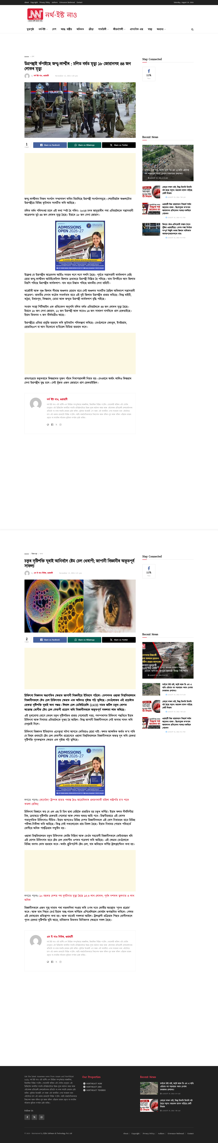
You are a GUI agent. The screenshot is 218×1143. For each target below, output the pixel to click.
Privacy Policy (45, 2)
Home (26, 56)
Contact (79, 2)
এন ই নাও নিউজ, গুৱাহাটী (43, 573)
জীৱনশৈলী (118, 29)
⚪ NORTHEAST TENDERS (94, 1090)
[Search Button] (192, 29)
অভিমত (80, 29)
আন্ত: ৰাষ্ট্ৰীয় (66, 29)
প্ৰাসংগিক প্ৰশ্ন (136, 29)
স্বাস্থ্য (150, 29)
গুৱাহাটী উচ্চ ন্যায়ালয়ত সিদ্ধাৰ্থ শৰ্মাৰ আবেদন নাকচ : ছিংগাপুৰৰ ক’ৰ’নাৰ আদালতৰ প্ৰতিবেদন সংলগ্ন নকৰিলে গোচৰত (176, 209)
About (26, 2)
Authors (55, 2)
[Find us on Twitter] (34, 1117)
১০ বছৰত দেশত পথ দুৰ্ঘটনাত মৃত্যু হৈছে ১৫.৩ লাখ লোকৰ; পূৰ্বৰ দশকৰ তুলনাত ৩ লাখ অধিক (79, 898)
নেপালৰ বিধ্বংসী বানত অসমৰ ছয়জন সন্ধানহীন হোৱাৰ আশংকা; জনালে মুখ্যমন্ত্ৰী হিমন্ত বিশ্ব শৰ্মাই (166, 669)
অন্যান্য (160, 29)
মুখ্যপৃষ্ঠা (30, 29)
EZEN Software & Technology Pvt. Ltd (57, 1133)
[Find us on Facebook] (27, 1117)
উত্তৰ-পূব (34, 554)
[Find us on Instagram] (41, 1117)
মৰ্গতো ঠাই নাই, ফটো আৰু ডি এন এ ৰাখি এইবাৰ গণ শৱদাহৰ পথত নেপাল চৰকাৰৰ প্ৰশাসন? (167, 172)
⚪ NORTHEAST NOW (92, 1083)
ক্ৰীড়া (91, 29)
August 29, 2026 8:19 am (158, 178)
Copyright (34, 2)
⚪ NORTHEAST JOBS (92, 1086)
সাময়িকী (102, 29)
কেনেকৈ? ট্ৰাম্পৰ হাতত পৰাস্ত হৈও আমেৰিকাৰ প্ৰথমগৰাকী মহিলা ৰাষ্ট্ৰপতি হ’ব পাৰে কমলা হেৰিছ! (76, 802)
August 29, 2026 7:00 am (176, 197)
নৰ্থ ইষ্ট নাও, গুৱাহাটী (41, 75)
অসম (41, 554)
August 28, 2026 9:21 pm (176, 217)
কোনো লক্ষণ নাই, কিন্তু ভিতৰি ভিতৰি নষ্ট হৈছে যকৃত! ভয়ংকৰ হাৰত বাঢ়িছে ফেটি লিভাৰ (177, 190)
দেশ (54, 29)
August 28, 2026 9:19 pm (176, 238)
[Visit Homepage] (51, 15)
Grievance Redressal (67, 2)
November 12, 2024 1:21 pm (70, 573)
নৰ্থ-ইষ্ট (42, 29)
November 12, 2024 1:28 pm (66, 75)
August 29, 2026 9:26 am (158, 675)
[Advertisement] (140, 15)
